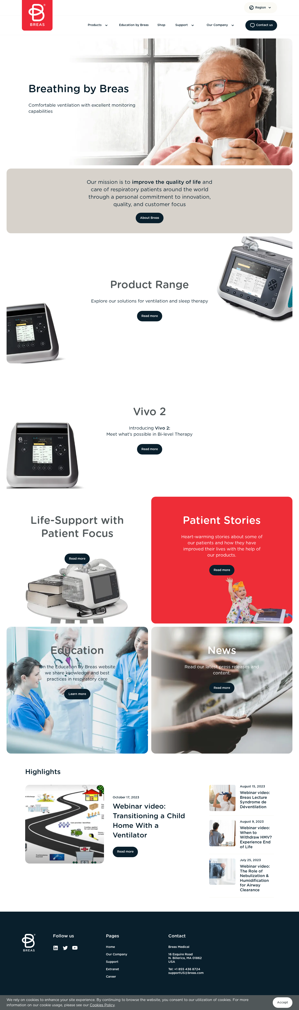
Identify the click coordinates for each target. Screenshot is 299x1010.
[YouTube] (74, 949)
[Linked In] (55, 949)
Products (95, 25)
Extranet (112, 969)
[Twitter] (65, 949)
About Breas (149, 217)
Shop (161, 25)
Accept (282, 1002)
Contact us (264, 25)
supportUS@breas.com (186, 973)
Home (110, 947)
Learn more (77, 694)
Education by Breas (134, 25)
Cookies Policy (102, 1005)
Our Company (217, 25)
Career (111, 976)
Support (181, 25)
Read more (149, 316)
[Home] (37, 15)
